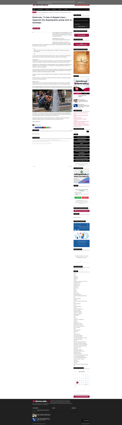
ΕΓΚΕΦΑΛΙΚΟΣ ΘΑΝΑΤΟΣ (77, 294)
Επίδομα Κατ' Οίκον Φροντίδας (82, 146)
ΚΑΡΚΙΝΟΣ (75, 307)
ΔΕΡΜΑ (75, 289)
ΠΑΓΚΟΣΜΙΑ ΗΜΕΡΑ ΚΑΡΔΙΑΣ (78, 336)
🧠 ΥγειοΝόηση (81, 35)
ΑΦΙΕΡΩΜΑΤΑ (76, 286)
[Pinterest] (45, 127)
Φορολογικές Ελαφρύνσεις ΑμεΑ (81, 160)
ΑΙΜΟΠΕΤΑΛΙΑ (76, 278)
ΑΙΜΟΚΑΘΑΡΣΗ (76, 277)
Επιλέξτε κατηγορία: (78, 192)
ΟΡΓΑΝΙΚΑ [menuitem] (47, 9)
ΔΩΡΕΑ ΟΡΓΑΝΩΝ (76, 293)
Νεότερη (34, 166)
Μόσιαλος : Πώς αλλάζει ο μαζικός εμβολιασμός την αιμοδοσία (46, 12)
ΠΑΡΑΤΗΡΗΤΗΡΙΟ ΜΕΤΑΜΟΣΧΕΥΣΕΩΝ (81, 396)
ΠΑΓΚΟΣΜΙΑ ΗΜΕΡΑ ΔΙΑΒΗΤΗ (78, 335)
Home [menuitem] (34, 9)
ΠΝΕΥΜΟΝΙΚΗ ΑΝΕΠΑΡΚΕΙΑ (78, 349)
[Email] (49, 127)
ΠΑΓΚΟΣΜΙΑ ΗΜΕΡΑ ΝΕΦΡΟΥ (78, 339)
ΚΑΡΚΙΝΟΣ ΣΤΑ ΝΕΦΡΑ (77, 310)
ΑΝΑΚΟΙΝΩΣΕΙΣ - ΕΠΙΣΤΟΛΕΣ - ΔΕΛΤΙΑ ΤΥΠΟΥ (80, 281)
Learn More (80, 2)
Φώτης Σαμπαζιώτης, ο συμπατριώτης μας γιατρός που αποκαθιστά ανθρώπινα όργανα (83, 100)
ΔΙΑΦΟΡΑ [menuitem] (65, 9)
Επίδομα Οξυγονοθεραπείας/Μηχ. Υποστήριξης (81, 152)
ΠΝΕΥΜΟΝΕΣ (76, 348)
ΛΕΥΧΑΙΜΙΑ (75, 318)
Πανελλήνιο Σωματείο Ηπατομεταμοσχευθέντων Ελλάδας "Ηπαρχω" (80, 119)
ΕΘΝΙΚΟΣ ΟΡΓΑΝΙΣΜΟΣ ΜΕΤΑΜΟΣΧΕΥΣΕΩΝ (80, 295)
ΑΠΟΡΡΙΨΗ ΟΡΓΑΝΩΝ (77, 285)
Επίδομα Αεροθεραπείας (81, 137)
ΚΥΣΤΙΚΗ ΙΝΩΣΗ (76, 315)
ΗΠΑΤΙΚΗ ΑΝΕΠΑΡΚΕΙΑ (77, 303)
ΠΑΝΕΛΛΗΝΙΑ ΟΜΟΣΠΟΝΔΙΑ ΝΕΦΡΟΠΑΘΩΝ (80, 343)
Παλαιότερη (70, 166)
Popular (77, 93)
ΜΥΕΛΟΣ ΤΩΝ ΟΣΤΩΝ (77, 327)
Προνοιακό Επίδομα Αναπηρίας (82, 158)
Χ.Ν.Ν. (74, 365)
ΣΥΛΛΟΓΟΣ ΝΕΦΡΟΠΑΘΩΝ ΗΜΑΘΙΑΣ (79, 356)
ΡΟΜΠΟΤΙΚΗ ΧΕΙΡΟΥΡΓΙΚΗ (78, 353)
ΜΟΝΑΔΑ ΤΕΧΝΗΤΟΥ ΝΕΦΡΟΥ (78, 324)
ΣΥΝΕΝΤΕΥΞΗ (76, 360)
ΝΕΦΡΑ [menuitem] (60, 9)
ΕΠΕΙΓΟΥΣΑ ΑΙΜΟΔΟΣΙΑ (77, 298)
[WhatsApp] (47, 127)
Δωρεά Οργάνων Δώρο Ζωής (41, 423)
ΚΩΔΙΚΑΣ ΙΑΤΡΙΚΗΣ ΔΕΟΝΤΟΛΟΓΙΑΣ (82, 4)
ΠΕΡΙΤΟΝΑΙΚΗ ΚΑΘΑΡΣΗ (77, 347)
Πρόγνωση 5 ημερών (81, 26)
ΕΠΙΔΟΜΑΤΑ (75, 299)
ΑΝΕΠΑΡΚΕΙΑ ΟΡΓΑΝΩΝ (77, 282)
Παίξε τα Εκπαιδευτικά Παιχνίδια (81, 44)
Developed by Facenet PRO (86, 423)
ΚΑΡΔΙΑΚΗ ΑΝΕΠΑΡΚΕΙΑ (77, 306)
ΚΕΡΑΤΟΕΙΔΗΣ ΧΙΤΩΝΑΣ (77, 314)
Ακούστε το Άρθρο (36, 28)
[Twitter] (43, 127)
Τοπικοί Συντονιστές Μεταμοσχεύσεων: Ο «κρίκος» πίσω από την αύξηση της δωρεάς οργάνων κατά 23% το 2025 (84, 105)
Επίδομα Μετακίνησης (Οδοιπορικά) (82, 148)
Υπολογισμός (77, 197)
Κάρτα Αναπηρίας (81, 155)
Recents (85, 93)
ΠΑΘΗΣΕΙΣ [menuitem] (54, 9)
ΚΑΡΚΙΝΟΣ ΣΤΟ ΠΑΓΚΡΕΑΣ (78, 311)
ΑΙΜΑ (74, 274)
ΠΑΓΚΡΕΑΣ (75, 340)
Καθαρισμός (85, 197)
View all (71, 130)
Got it (84, 2)
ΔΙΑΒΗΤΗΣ (75, 290)
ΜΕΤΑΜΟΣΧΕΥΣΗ (76, 322)
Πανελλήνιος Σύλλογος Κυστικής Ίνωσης (81, 123)
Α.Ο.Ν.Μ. (75, 273)
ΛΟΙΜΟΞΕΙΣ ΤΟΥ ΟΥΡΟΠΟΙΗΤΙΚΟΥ (79, 319)
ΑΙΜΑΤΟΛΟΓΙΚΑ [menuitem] (40, 9)
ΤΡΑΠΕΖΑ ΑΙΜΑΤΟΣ (76, 361)
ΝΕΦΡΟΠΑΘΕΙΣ (76, 331)
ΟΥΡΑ (74, 332)
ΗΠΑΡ (74, 302)
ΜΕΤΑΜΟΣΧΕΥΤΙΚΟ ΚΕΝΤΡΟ (78, 323)
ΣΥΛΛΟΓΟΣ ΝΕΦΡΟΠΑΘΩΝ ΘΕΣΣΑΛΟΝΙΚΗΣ (80, 357)
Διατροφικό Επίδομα (82, 139)
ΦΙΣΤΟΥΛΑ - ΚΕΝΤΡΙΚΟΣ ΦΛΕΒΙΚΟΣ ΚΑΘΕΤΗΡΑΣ (81, 364)
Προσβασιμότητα (86, 420)
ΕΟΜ (74, 297)
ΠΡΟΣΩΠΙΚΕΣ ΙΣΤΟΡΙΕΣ (77, 352)
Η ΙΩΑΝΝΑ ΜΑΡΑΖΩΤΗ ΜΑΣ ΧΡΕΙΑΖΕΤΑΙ (82, 96)
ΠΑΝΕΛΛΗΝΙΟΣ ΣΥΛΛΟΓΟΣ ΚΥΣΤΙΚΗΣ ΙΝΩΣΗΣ (80, 344)
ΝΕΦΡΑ (75, 328)
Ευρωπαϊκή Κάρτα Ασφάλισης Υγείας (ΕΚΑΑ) (81, 143)
